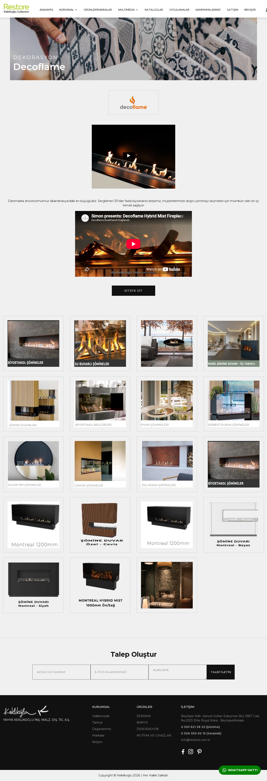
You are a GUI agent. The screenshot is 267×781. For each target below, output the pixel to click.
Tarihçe (97, 722)
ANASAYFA (46, 9)
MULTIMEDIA (126, 9)
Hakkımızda (100, 716)
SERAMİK (144, 716)
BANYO (142, 722)
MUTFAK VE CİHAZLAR (154, 735)
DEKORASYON (148, 729)
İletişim (97, 742)
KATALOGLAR (154, 9)
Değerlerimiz (101, 729)
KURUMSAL (66, 9)
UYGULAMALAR (179, 9)
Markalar (98, 735)
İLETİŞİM (232, 9)
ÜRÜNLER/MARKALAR (98, 9)
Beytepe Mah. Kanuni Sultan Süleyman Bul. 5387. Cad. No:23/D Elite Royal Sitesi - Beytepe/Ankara (220, 718)
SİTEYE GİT (133, 290)
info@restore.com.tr (195, 740)
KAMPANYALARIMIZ (208, 9)
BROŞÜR (250, 9)
